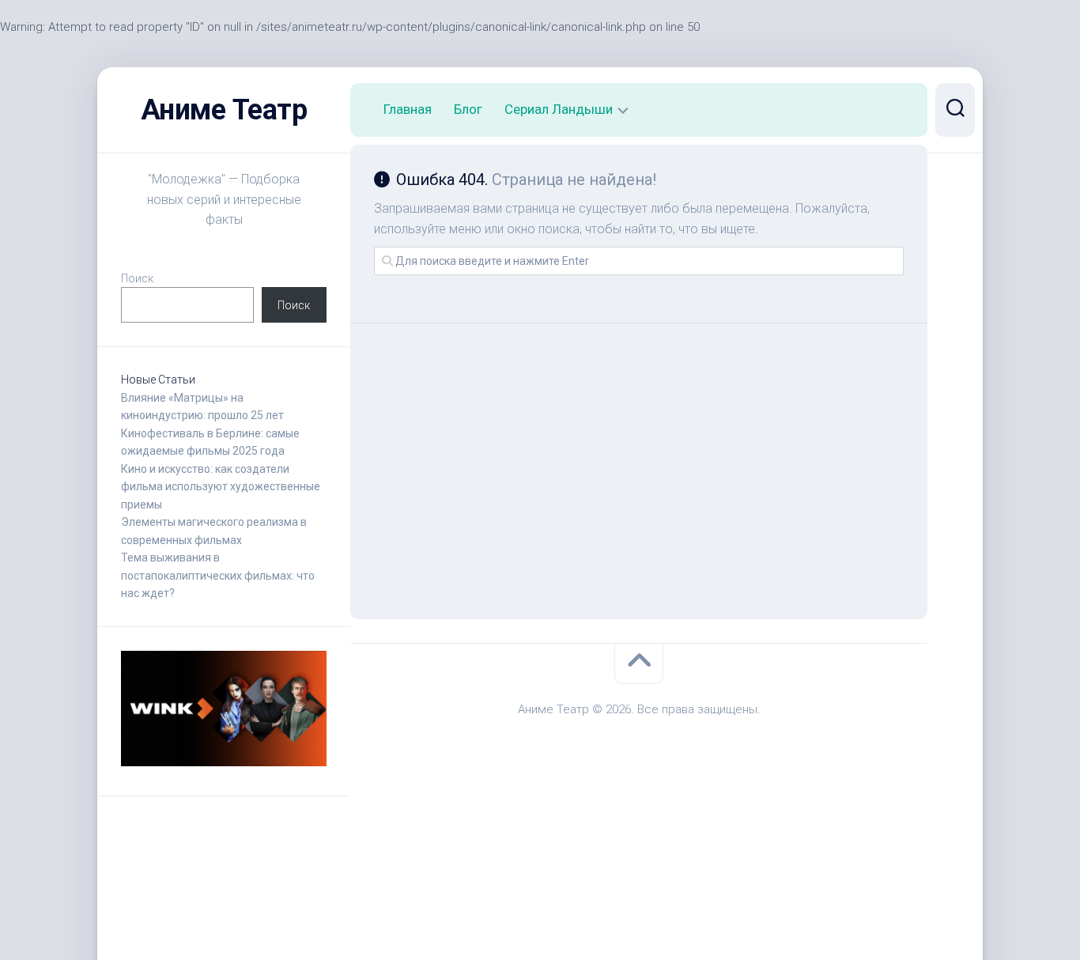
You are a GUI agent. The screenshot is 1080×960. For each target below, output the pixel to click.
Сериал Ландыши (558, 109)
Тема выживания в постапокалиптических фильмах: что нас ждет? (218, 575)
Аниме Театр (224, 110)
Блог (468, 109)
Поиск (137, 278)
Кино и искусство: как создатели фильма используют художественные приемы (220, 487)
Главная (407, 109)
